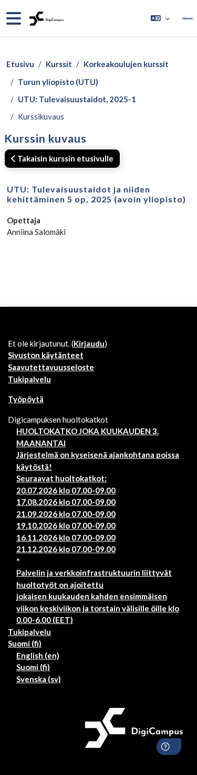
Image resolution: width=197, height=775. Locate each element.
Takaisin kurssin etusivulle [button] (64, 158)
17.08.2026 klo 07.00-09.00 (66, 502)
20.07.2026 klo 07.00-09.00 (66, 490)
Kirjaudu (187, 18)
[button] (160, 18)
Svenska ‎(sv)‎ (38, 679)
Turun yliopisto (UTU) (58, 82)
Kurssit (59, 64)
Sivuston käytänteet (46, 355)
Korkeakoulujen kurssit (126, 64)
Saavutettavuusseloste (51, 367)
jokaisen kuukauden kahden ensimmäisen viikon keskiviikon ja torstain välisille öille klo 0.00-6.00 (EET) (97, 608)
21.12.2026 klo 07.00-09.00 (66, 549)
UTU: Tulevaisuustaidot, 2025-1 (77, 99)
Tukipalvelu (29, 379)
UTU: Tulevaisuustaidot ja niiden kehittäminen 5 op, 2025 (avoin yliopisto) (96, 194)
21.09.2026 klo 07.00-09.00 (66, 514)
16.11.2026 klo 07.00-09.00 (66, 537)
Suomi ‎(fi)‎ (25, 643)
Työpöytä (26, 399)
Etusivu (20, 64)
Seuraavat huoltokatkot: (61, 478)
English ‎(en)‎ (37, 655)
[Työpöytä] (45, 18)
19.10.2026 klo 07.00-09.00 (66, 525)
